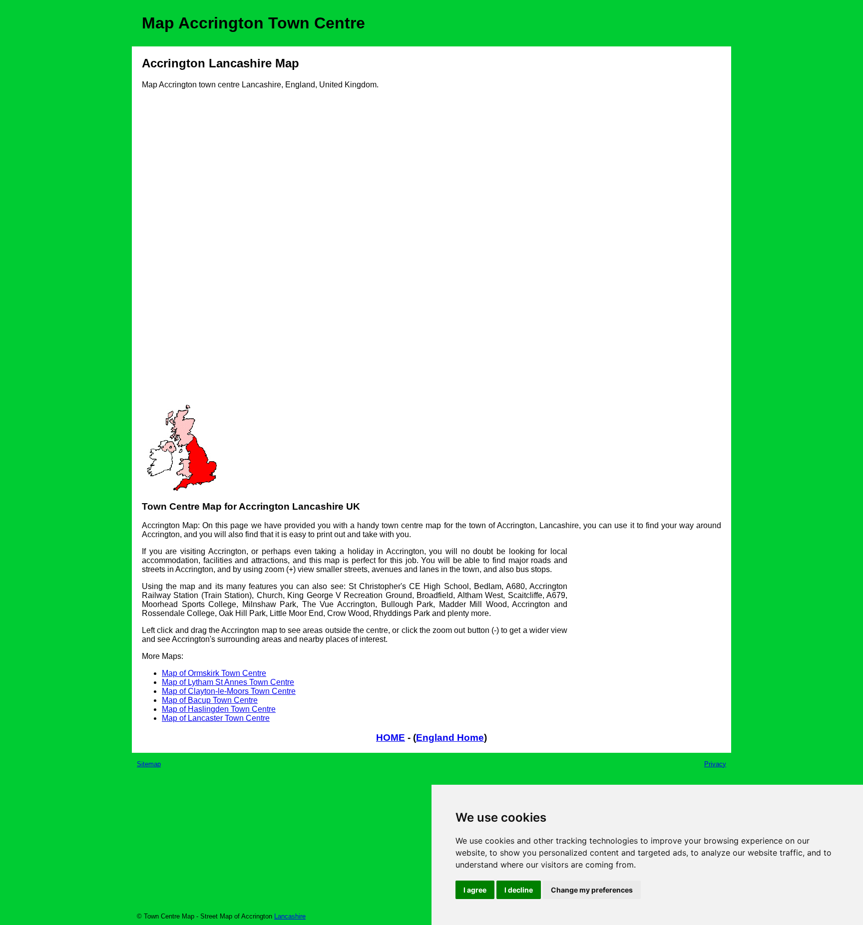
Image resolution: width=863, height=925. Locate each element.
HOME (390, 737)
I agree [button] (474, 890)
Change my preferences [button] (592, 890)
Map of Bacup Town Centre (210, 700)
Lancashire (290, 916)
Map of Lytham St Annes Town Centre (228, 682)
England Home (450, 737)
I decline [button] (518, 890)
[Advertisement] (182, 250)
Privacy (715, 764)
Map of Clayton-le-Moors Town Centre (229, 691)
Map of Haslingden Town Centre (219, 709)
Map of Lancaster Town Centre (216, 718)
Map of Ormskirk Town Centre (214, 673)
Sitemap (149, 764)
